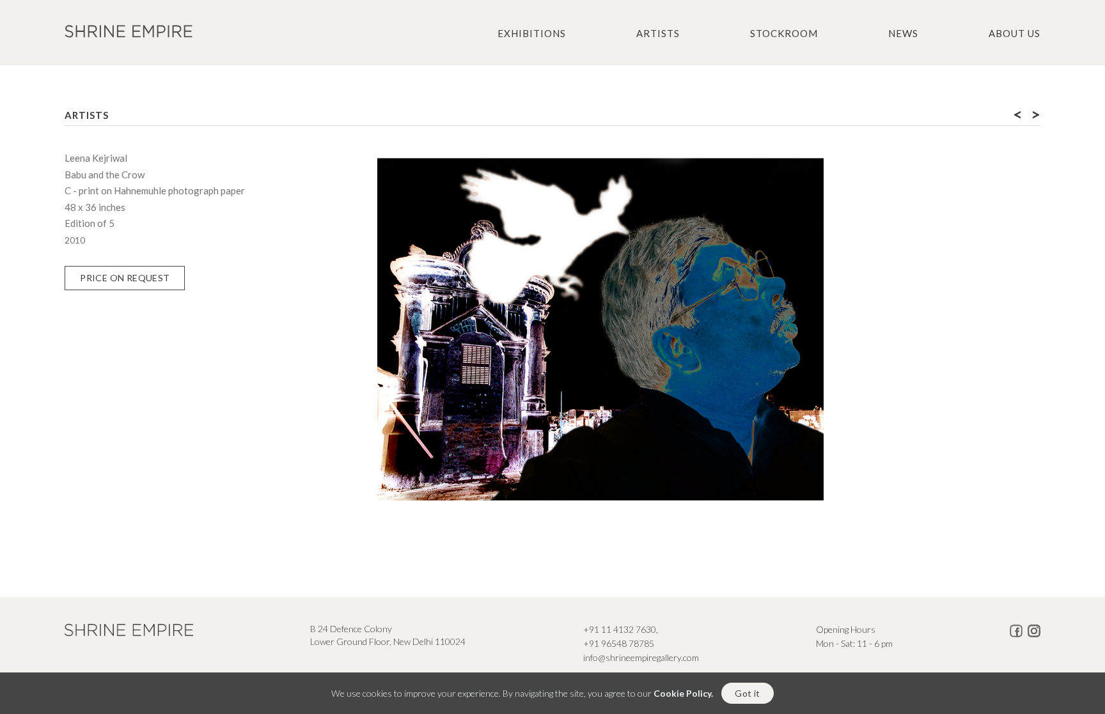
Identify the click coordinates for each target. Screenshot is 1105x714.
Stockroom (784, 33)
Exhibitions (532, 33)
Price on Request (124, 277)
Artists (658, 33)
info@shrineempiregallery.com (641, 657)
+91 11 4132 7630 (619, 629)
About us (1014, 33)
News (903, 33)
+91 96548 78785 (618, 643)
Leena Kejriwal (96, 158)
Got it (747, 693)
